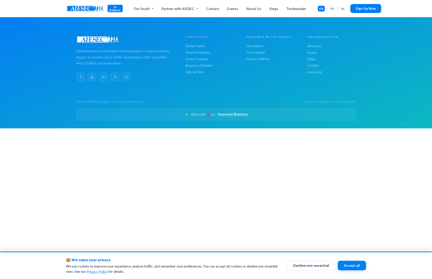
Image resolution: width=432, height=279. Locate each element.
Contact (212, 8)
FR (332, 8)
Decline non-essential (311, 266)
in (103, 77)
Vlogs (273, 8)
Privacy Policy (97, 272)
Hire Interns (255, 46)
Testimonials (296, 8)
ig (92, 77)
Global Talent (195, 46)
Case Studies (255, 52)
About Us (253, 8)
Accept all (352, 266)
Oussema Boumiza (233, 114)
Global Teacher (197, 59)
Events (232, 8)
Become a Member (199, 65)
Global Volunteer (198, 52)
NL (343, 8)
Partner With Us (258, 59)
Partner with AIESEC (178, 8)
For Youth (142, 8)
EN (321, 8)
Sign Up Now (366, 8)
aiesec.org (314, 72)
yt (126, 77)
